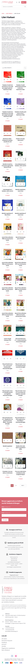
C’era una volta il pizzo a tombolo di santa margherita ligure (20, 473)
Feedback (4, 642)
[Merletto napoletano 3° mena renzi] (20, 205)
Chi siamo (4, 638)
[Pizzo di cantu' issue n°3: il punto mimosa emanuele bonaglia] (20, 355)
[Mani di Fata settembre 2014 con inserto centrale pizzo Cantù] (20, 305)
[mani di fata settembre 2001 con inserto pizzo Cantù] (7, 279)
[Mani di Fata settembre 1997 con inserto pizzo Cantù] (20, 254)
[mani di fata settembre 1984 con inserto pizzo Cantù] (7, 229)
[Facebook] (12, 656)
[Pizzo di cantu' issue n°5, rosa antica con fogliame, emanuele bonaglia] (20, 382)
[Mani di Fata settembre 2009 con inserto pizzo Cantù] (20, 279)
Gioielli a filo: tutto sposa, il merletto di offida (20, 447)
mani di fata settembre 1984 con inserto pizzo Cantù (7, 239)
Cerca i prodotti (7, 67)
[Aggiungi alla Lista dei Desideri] (7, 79)
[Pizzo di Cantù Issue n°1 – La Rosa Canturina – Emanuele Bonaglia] (20, 330)
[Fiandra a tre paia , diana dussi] (20, 130)
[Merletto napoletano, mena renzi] (20, 181)
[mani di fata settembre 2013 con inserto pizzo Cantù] (7, 305)
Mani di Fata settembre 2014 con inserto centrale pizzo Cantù (20, 315)
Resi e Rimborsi (6, 650)
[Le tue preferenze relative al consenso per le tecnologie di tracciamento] (2, 662)
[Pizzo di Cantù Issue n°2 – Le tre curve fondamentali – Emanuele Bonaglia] (7, 355)
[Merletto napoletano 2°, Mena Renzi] (7, 205)
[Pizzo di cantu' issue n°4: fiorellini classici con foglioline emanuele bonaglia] (7, 382)
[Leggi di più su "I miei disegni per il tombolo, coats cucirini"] (4, 184)
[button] (4, 79)
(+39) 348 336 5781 (9, 629)
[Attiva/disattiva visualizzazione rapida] (10, 79)
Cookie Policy (21, 660)
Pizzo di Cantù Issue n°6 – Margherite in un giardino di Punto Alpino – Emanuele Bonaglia (7, 420)
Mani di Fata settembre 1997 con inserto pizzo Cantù (20, 264)
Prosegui (5, 519)
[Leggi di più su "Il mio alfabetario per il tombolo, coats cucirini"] (17, 159)
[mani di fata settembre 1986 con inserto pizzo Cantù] (7, 254)
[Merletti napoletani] (7, 438)
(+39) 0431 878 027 (9, 628)
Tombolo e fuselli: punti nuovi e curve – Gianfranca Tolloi (20, 113)
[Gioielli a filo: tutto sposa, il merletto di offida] (20, 438)
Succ (22, 485)
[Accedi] (16, 2)
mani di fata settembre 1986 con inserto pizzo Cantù (7, 264)
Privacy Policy (14, 660)
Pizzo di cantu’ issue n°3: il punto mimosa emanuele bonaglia (21, 365)
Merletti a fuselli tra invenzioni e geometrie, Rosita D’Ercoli (7, 166)
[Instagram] (16, 656)
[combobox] (13, 6)
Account (4, 644)
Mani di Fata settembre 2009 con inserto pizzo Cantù (20, 289)
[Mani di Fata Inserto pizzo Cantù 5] (20, 229)
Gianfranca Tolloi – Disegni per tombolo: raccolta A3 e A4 (7, 140)
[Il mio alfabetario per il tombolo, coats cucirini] (20, 156)
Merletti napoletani (7, 446)
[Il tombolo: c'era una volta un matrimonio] (7, 463)
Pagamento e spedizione (8, 648)
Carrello (4, 646)
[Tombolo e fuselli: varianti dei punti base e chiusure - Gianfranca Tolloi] (20, 77)
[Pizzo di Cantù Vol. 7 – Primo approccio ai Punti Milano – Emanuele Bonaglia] (20, 409)
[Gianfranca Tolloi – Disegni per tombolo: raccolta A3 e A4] (7, 130)
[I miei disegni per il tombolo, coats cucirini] (7, 181)
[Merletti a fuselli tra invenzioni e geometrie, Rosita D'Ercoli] (7, 156)
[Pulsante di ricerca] (25, 6)
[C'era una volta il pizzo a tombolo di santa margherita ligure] (20, 463)
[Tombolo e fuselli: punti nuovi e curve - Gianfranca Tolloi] (20, 103)
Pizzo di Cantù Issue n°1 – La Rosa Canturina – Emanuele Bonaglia (20, 340)
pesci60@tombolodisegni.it (11, 631)
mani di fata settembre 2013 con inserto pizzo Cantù (7, 315)
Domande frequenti (7, 640)
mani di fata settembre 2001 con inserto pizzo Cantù (7, 289)
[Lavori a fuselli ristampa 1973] (7, 330)
